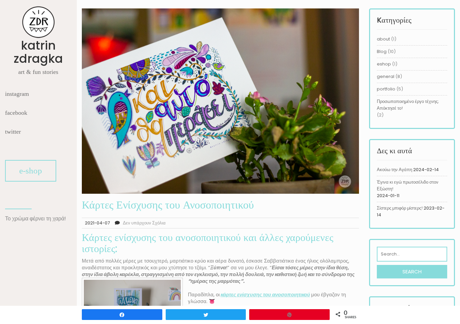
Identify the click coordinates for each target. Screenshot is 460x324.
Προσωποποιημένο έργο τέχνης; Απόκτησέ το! (408, 104)
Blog (382, 51)
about (383, 39)
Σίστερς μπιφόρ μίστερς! (400, 208)
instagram (17, 93)
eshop (384, 64)
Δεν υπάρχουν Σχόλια (144, 223)
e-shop (30, 170)
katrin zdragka (38, 52)
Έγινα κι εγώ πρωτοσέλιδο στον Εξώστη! (407, 185)
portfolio (386, 89)
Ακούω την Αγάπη (394, 169)
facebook (16, 112)
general (385, 76)
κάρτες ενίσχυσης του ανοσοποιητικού (265, 294)
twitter (13, 131)
